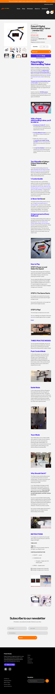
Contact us (6, 678)
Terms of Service (8, 686)
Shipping (33, 42)
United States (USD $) (48, 4)
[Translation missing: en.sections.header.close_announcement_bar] (53, 1)
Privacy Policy (7, 684)
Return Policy (7, 682)
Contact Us (30, 662)
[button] (41, 39)
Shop (29, 657)
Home (29, 655)
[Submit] (47, 681)
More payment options (41, 58)
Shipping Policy (7, 680)
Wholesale (30, 659)
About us (30, 661)
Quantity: (35, 46)
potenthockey (34, 32)
